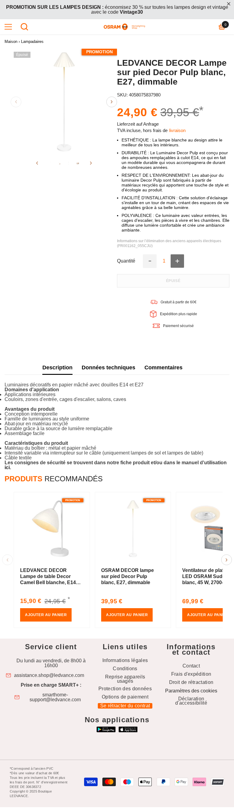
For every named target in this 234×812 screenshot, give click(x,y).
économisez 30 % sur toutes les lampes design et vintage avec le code (117, 10)
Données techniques (108, 367)
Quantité (126, 261)
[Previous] (16, 101)
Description (57, 367)
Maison (11, 41)
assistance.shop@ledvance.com (49, 675)
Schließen (228, 4)
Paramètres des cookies (191, 690)
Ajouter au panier (46, 615)
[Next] (111, 101)
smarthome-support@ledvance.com (55, 697)
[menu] (8, 26)
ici (7, 467)
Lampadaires (32, 41)
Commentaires (163, 367)
